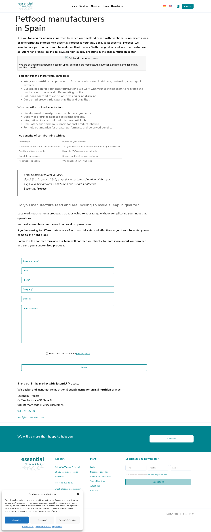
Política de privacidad (157, 474)
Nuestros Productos (99, 472)
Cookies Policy (187, 514)
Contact (187, 6)
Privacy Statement (43, 526)
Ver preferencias (67, 520)
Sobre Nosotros (97, 481)
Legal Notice (172, 514)
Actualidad (95, 486)
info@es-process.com (30, 417)
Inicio (92, 467)
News (106, 6)
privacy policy (83, 353)
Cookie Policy (28, 526)
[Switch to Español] (164, 6)
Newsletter (117, 6)
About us (96, 6)
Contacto (94, 490)
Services (83, 6)
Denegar (42, 520)
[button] (78, 494)
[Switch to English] (171, 6)
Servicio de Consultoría (100, 476)
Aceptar (16, 520)
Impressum (57, 526)
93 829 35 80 (26, 411)
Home (73, 6)
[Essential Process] (25, 6)
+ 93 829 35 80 (66, 482)
